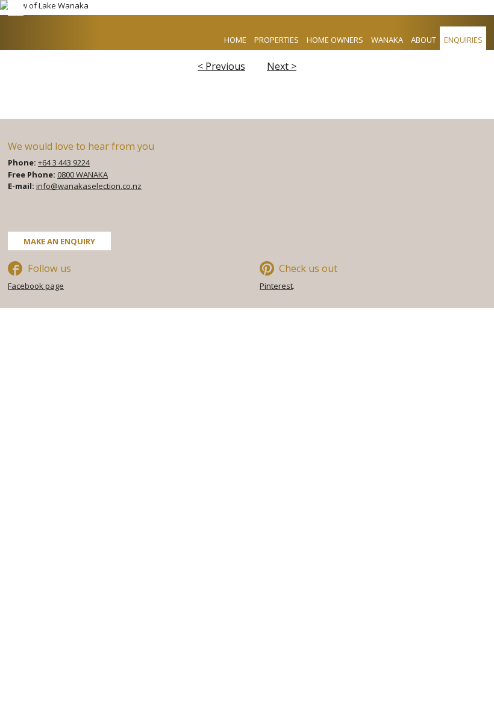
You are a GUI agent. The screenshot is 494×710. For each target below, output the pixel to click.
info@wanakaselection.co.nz (89, 186)
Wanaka (387, 39)
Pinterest (276, 285)
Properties (276, 39)
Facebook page (36, 285)
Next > (281, 66)
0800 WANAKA (82, 174)
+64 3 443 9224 (64, 162)
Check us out (308, 268)
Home (235, 39)
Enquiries (463, 39)
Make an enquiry (59, 240)
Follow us (49, 268)
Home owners (335, 39)
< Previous (221, 66)
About (423, 39)
